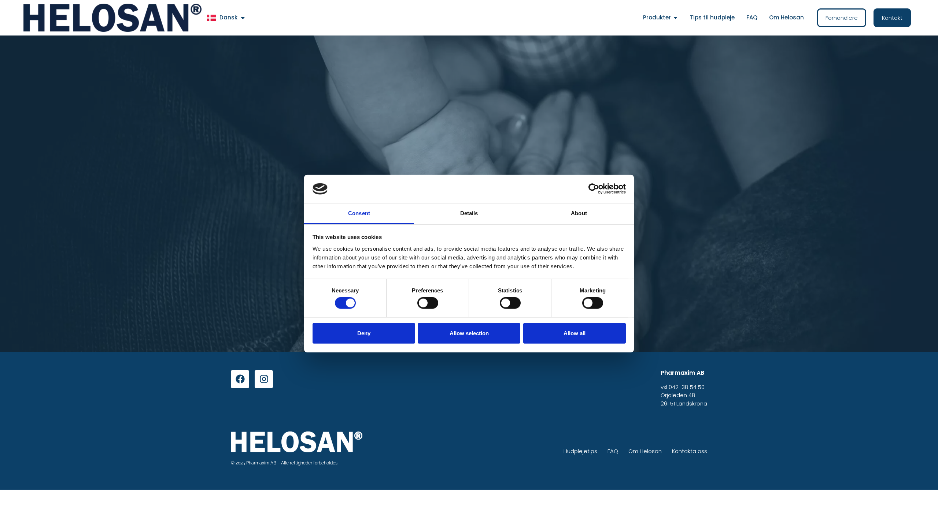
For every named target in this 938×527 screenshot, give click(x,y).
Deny (363, 333)
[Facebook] (240, 379)
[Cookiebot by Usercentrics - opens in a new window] (594, 188)
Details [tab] (469, 213)
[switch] (427, 303)
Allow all (575, 333)
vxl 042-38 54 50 (683, 387)
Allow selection (469, 333)
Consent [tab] (359, 213)
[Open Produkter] (675, 18)
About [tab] (579, 213)
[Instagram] (264, 379)
